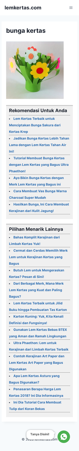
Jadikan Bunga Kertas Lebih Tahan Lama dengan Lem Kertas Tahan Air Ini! (39, 144)
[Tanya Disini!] (63, 436)
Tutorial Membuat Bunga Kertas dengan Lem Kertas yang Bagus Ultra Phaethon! (39, 164)
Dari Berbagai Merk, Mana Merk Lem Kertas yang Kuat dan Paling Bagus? (36, 290)
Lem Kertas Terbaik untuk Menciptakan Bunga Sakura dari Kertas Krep (35, 125)
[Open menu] (70, 8)
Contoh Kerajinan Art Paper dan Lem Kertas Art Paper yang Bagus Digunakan (36, 362)
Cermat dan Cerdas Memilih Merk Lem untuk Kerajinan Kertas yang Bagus (38, 257)
